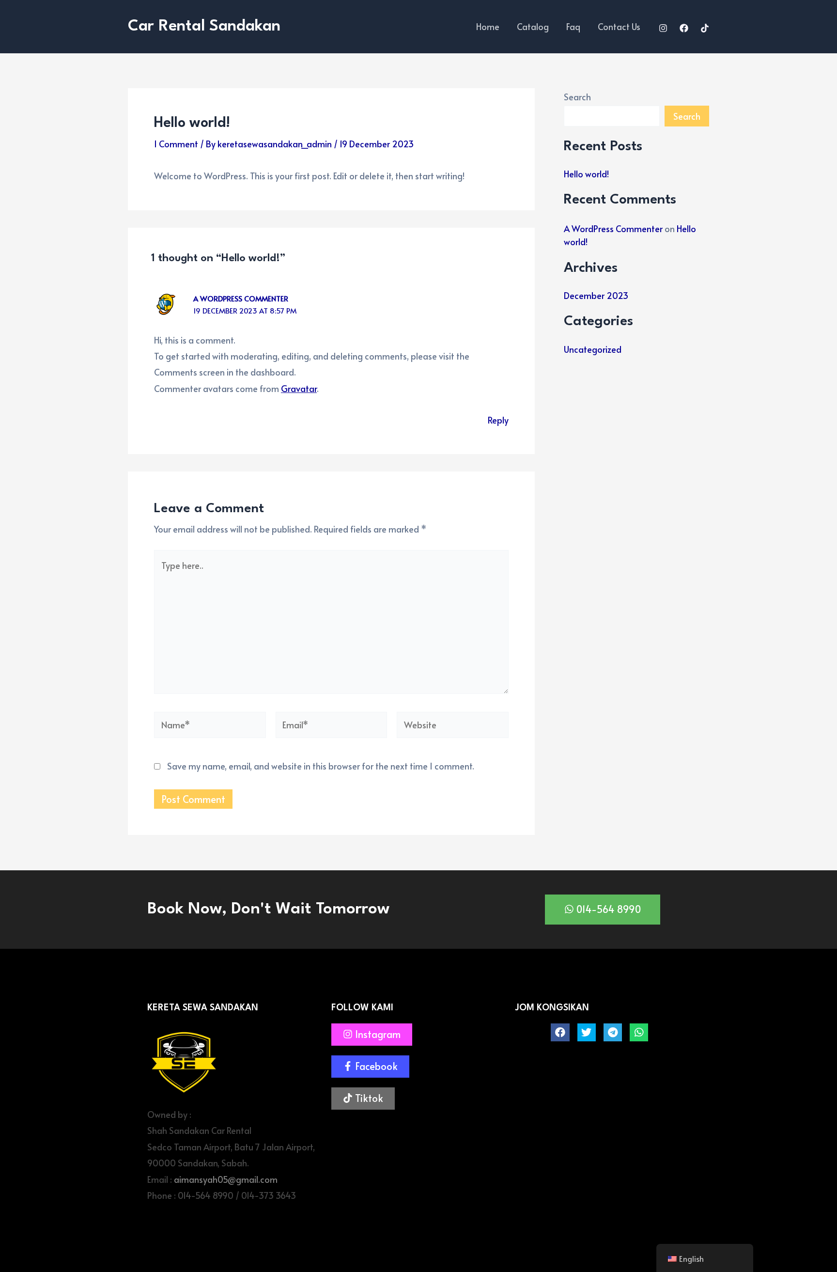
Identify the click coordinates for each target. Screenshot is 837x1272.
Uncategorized (592, 349)
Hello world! (586, 174)
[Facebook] (684, 28)
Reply (498, 420)
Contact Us (619, 26)
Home (487, 26)
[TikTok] (704, 28)
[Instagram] (663, 28)
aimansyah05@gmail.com (226, 1179)
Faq (573, 26)
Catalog (533, 26)
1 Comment (176, 144)
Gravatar (299, 388)
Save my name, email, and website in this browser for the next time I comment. (320, 766)
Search (577, 97)
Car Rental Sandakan (204, 26)
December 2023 (596, 295)
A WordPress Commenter (240, 298)
